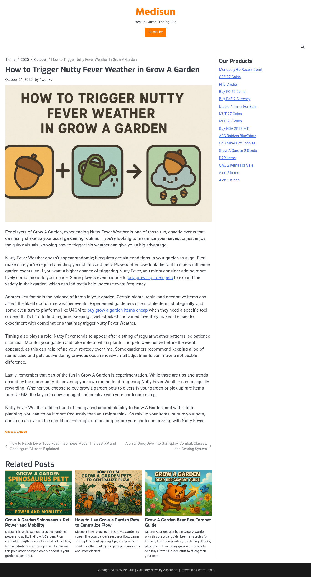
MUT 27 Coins (230, 114)
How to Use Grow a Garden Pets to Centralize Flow (107, 522)
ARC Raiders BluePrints (237, 136)
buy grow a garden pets (150, 277)
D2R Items (227, 158)
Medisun (155, 12)
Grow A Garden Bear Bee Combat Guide (178, 522)
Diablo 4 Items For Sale (237, 106)
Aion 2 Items (229, 173)
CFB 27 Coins (230, 77)
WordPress (205, 570)
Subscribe (156, 32)
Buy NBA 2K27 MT (234, 128)
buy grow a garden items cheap (117, 310)
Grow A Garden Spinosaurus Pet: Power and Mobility (37, 522)
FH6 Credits (228, 84)
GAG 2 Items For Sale (236, 165)
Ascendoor (170, 570)
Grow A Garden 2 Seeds (238, 150)
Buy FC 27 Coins (232, 92)
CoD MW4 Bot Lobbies (237, 143)
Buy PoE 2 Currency (234, 99)
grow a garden (16, 432)
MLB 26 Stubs (230, 121)
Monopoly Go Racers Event (240, 69)
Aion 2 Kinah (229, 180)
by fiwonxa (43, 79)
